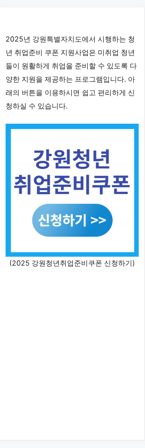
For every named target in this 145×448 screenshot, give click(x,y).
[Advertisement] (72, 353)
